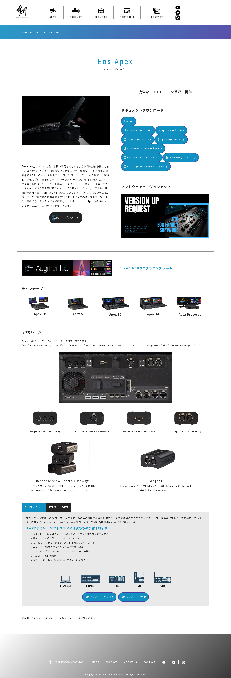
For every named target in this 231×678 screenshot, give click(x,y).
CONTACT (156, 16)
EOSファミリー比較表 (133, 597)
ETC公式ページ (69, 217)
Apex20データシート (172, 139)
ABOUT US (101, 16)
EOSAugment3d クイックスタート (147, 166)
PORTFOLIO (127, 16)
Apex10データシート (139, 139)
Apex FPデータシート (140, 130)
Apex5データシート (173, 130)
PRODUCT (76, 16)
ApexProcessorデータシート (145, 148)
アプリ (52, 507)
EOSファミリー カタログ (99, 597)
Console (47, 32)
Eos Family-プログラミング (143, 157)
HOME (25, 32)
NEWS (53, 16)
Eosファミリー (33, 507)
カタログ (129, 121)
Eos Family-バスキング (182, 157)
